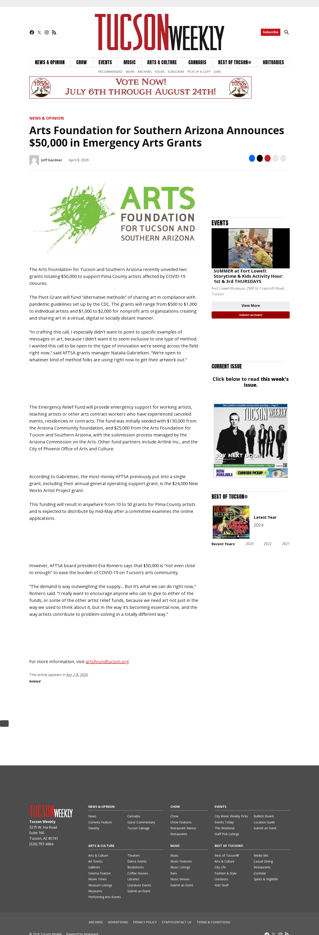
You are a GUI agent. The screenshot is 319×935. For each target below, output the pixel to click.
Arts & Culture (162, 62)
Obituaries (273, 62)
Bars (173, 873)
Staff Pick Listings (227, 834)
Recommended (110, 71)
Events (105, 62)
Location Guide (264, 822)
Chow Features (181, 822)
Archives (145, 71)
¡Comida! (260, 873)
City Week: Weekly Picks (231, 816)
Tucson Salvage (138, 828)
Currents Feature (100, 822)
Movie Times (97, 879)
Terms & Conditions (213, 922)
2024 (258, 525)
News (92, 816)
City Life (220, 867)
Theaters (133, 855)
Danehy (93, 828)
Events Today (224, 822)
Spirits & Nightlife (266, 879)
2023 (249, 543)
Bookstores (135, 867)
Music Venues (180, 879)
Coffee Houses (137, 873)
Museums (95, 891)
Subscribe (270, 32)
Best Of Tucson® (234, 62)
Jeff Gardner (51, 160)
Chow (81, 62)
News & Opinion (50, 62)
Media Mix (261, 855)
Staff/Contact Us (176, 922)
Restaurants (178, 834)
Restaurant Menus (183, 828)
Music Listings (180, 867)
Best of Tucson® (227, 855)
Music (129, 62)
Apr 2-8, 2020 (77, 674)
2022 (267, 543)
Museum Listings (100, 885)
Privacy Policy (145, 922)
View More (251, 305)
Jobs (217, 71)
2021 (286, 543)
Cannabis (197, 62)
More (130, 71)
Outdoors (221, 879)
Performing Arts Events (104, 897)
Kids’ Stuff (221, 885)
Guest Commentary (141, 822)
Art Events (95, 861)
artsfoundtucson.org (107, 661)
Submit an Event (250, 315)
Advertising (118, 922)
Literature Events (139, 885)
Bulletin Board (264, 816)
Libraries (133, 879)
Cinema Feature (99, 873)
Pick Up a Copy (199, 71)
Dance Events (137, 861)
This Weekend (224, 828)
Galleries (94, 867)
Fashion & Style (226, 873)
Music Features (181, 861)
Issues (160, 71)
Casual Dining (263, 861)
